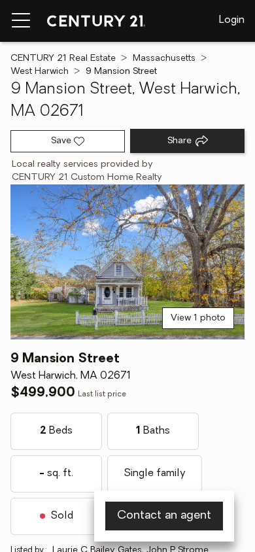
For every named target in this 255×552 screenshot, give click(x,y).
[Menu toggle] (20, 20)
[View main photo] (127, 261)
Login (232, 20)
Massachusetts (164, 58)
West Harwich (39, 72)
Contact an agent (164, 516)
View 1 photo (198, 318)
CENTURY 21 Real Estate (63, 58)
